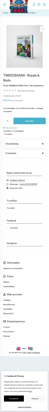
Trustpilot (8, 134)
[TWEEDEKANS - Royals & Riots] (24, 67)
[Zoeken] (44, 4)
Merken (6, 282)
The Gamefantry (36, 85)
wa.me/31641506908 (28, 184)
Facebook (14, 228)
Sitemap (6, 336)
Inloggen (7, 300)
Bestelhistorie (9, 304)
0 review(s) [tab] (10, 153)
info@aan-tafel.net (17, 180)
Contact (6, 327)
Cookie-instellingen (33, 352)
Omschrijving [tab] (11, 143)
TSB (23, 352)
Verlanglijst (7, 309)
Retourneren (8, 331)
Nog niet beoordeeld (26, 91)
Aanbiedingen (9, 286)
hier (30, 391)
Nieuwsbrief (8, 313)
